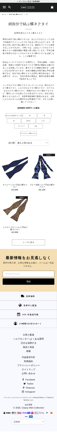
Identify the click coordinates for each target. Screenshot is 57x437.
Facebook (30, 379)
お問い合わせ (28, 373)
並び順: (11, 143)
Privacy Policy (39, 397)
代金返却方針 (28, 357)
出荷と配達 (28, 335)
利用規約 (28, 361)
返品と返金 (28, 347)
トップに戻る (28, 242)
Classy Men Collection (33, 408)
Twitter (30, 384)
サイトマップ (28, 369)
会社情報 (28, 405)
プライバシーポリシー (28, 365)
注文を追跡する (28, 343)
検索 (28, 351)
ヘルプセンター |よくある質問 (28, 339)
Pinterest (30, 388)
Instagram (30, 392)
